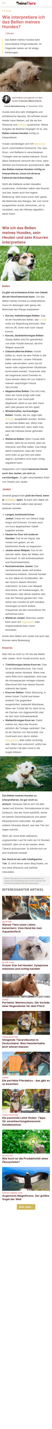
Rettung (9, 419)
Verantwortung (10, 1037)
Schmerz (10, 499)
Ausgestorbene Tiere (12, 1193)
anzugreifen (11, 740)
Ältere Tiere (8, 962)
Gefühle (22, 124)
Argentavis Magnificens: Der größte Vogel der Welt (25, 1197)
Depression (28, 621)
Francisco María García (30, 101)
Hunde (43, 319)
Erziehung (6, 11)
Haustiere (7, 922)
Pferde (5, 1000)
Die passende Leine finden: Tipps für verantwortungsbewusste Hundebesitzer (23, 1121)
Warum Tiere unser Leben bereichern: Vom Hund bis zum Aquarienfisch (22, 928)
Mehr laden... (26, 1207)
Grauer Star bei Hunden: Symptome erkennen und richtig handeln (25, 967)
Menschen (40, 143)
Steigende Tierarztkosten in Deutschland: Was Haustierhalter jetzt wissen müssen (23, 1043)
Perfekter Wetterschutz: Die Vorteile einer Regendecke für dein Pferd (26, 1004)
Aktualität (7, 1156)
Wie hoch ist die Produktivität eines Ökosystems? (25, 1160)
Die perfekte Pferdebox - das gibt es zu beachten (26, 1082)
